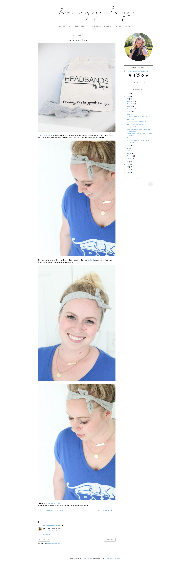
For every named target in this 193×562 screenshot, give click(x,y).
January (130, 158)
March (129, 153)
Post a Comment (46, 535)
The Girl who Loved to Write (51, 526)
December (130, 101)
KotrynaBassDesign (114, 558)
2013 (127, 167)
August (129, 111)
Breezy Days (87, 558)
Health (107, 26)
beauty (84, 26)
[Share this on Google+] (111, 510)
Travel (118, 26)
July (128, 114)
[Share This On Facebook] (104, 510)
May (128, 148)
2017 (127, 96)
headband (90, 260)
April (128, 150)
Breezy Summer (132, 138)
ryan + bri (73, 26)
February (130, 156)
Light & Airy (130, 119)
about (62, 26)
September (130, 109)
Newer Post (44, 539)
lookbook (96, 26)
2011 (127, 172)
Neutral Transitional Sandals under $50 (139, 116)
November (130, 104)
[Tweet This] (109, 510)
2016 (127, 99)
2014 (127, 164)
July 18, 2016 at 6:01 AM (50, 531)
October (129, 106)
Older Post (109, 539)
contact (129, 26)
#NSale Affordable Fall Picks (135, 124)
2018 (127, 93)
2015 (127, 162)
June (129, 145)
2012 (127, 169)
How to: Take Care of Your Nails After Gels (139, 121)
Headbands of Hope (44, 135)
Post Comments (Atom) (53, 543)
